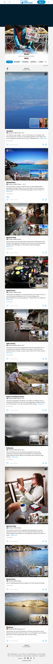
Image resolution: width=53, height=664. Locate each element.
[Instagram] (25, 658)
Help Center (35, 656)
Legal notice (42, 656)
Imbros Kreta (10, 344)
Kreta (26, 54)
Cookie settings (27, 656)
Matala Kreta (10, 182)
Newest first (46, 65)
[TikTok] (31, 658)
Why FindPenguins (32, 654)
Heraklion (9, 131)
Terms (13, 656)
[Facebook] (28, 658)
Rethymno (9, 448)
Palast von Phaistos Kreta (15, 397)
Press (9, 656)
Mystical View (11, 238)
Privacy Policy (18, 656)
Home (19, 654)
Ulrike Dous (11, 74)
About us (24, 654)
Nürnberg (9, 627)
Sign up (41, 2)
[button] (48, 2)
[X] (34, 658)
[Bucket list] (45, 62)
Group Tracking (41, 654)
